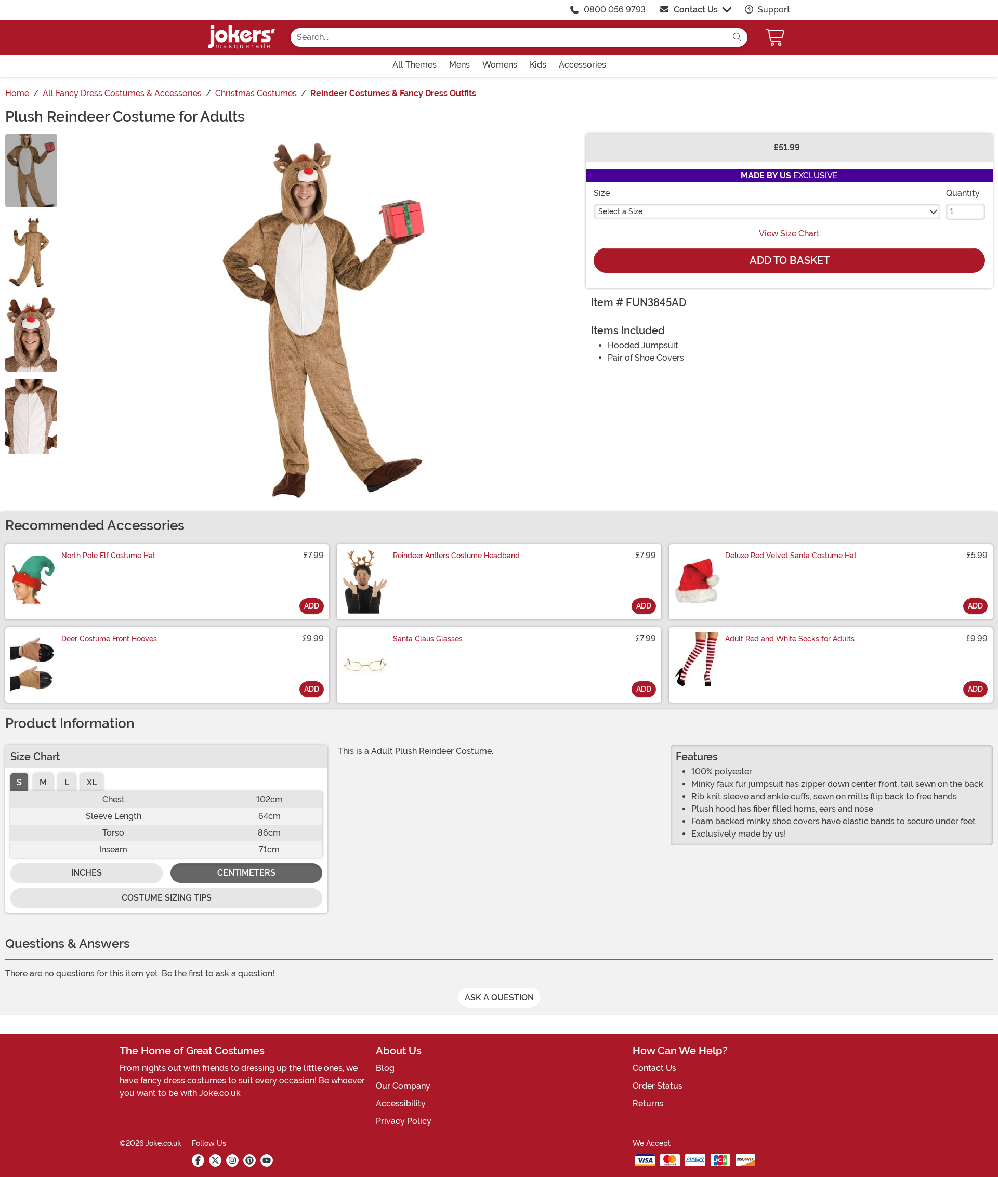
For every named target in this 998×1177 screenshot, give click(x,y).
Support (773, 10)
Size (602, 193)
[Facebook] (198, 1160)
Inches (86, 873)
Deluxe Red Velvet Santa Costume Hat (791, 555)
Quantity (963, 193)
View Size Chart (789, 234)
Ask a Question (499, 997)
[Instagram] (232, 1160)
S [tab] (19, 782)
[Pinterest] (249, 1160)
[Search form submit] (737, 37)
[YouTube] (266, 1160)
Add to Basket (790, 260)
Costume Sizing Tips (167, 898)
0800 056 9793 (615, 10)
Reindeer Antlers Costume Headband (456, 555)
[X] (215, 1160)
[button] (776, 37)
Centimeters (246, 873)
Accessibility (401, 1103)
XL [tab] (92, 782)
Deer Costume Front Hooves (109, 638)
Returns (648, 1103)
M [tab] (43, 782)
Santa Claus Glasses (428, 638)
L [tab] (66, 782)
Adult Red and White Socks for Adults (790, 638)
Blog (385, 1068)
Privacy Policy (403, 1121)
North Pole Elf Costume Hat (108, 555)
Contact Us (696, 10)
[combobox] (509, 37)
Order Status (657, 1086)
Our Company (403, 1086)
